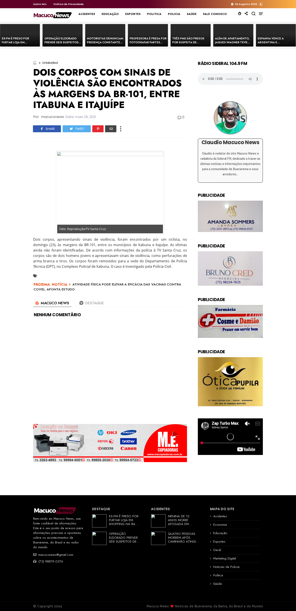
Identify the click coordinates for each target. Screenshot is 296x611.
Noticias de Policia (226, 566)
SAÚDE (192, 14)
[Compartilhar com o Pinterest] (98, 128)
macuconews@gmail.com (55, 554)
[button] (261, 4)
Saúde (217, 583)
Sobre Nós (40, 4)
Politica (218, 575)
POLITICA (154, 14)
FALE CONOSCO (215, 14)
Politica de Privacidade (69, 4)
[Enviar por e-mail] (110, 128)
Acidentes (220, 516)
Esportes (219, 541)
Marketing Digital (224, 558)
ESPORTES (133, 14)
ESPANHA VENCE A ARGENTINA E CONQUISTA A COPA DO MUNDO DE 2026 (274, 44)
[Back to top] (285, 601)
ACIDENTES (86, 14)
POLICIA (174, 14)
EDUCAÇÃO (110, 14)
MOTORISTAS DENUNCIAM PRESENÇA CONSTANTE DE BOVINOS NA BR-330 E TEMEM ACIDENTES (105, 44)
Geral (217, 550)
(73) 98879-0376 (50, 561)
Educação (220, 533)
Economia (220, 524)
